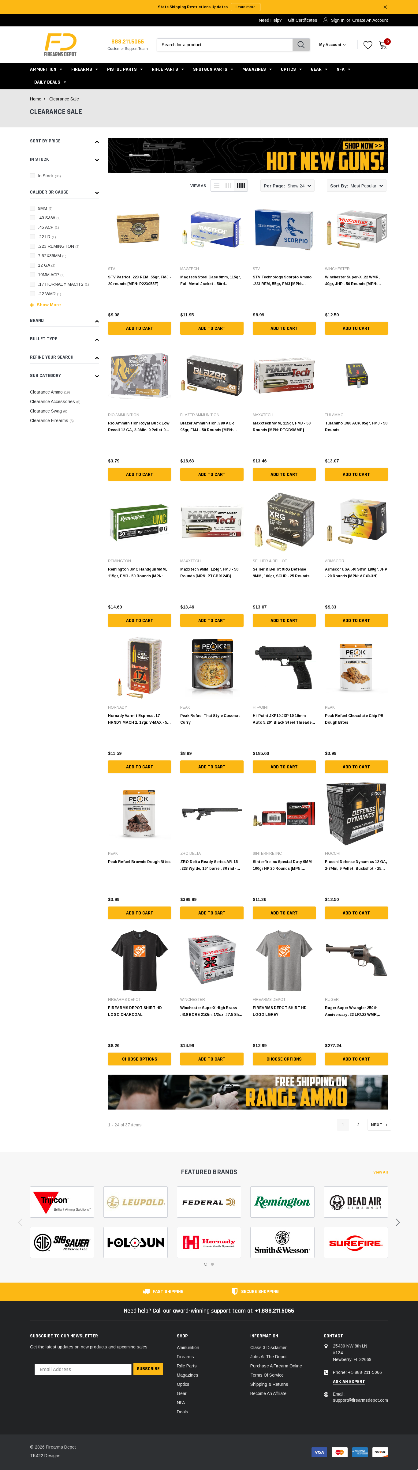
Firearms (81, 69)
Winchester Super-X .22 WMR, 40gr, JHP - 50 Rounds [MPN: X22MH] (352, 280)
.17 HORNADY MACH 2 (63, 284)
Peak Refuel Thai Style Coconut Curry (210, 719)
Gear (316, 69)
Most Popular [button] (353, 185)
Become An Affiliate (268, 1393)
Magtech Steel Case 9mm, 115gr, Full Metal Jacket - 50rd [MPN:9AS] (210, 280)
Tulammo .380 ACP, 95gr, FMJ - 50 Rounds (356, 426)
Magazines (254, 69)
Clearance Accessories (55, 401)
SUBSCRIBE (148, 1369)
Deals (182, 1411)
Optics (288, 69)
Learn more (246, 7)
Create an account (370, 20)
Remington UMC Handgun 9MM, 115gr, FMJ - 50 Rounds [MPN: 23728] (137, 572)
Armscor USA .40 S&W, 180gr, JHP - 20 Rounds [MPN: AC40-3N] (356, 572)
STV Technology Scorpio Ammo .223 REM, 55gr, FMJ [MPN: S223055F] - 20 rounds (282, 280)
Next (377, 1124)
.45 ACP (48, 227)
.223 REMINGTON (59, 246)
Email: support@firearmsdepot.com (360, 1397)
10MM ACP (51, 274)
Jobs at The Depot (268, 1356)
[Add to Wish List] (168, 313)
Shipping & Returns (269, 1384)
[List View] (216, 185)
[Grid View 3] (228, 185)
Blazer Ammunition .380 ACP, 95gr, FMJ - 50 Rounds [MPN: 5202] (207, 426)
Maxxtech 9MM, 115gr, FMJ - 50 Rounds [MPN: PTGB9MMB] (282, 426)
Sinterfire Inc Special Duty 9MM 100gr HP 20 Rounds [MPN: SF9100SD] (282, 865)
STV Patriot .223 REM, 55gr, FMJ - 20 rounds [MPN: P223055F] (139, 280)
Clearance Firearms (52, 420)
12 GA (46, 265)
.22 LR (47, 236)
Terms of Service (267, 1375)
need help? (270, 20)
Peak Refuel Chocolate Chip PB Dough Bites (354, 719)
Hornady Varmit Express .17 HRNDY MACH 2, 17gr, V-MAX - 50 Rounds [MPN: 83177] (138, 719)
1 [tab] (205, 1264)
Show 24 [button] (284, 185)
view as (198, 186)
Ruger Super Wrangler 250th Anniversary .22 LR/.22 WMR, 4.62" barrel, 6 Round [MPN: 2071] (356, 1011)
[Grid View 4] (241, 185)
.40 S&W (49, 217)
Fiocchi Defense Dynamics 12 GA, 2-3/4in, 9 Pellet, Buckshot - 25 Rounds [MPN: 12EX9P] (356, 865)
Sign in (338, 20)
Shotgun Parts (210, 69)
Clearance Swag (48, 411)
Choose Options (139, 1059)
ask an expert (349, 1382)
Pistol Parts (122, 69)
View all (380, 1172)
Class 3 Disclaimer (268, 1347)
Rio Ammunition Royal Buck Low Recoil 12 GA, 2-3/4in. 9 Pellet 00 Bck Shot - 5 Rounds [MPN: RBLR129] (138, 426)
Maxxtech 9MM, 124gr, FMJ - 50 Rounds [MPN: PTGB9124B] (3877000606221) (209, 572)
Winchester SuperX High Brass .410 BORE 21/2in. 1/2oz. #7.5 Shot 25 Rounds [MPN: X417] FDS (211, 1011)
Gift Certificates (302, 20)
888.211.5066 (127, 42)
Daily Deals (47, 82)
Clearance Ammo (50, 392)
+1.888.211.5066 (274, 1311)
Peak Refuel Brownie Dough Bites (139, 862)
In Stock (49, 175)
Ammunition (43, 69)
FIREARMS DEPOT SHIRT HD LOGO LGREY (280, 1011)
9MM (45, 208)
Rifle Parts (165, 69)
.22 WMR (49, 293)
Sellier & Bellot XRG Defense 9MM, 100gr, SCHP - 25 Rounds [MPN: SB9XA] (281, 572)
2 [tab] (212, 1264)
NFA (341, 69)
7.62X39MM (52, 255)
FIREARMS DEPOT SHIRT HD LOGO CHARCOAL (135, 1011)
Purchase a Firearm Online (276, 1365)
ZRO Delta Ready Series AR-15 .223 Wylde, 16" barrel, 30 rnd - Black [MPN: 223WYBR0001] (209, 865)
